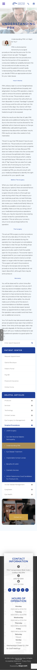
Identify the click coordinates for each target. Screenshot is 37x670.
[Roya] (23, 666)
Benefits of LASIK (12, 464)
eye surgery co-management (15, 420)
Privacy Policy (26, 661)
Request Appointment (12, 356)
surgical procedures (12, 425)
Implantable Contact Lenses (16, 458)
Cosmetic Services (12, 470)
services (7, 405)
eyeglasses (8, 489)
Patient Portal (9, 369)
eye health (8, 494)
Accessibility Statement (13, 661)
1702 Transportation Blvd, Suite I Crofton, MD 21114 (18, 571)
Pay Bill (7, 375)
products (8, 400)
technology (9, 410)
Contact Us (18, 517)
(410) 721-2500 (18, 579)
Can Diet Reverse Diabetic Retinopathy (15, 438)
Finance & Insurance (11, 381)
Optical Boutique (11, 362)
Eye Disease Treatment (14, 452)
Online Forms (9, 387)
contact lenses (10, 415)
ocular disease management (15, 484)
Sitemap (18, 663)
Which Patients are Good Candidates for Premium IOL (19, 478)
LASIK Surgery (11, 431)
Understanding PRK (13, 445)
